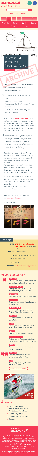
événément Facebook (14, 198)
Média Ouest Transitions (16, 451)
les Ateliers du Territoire (21, 119)
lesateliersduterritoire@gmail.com (25, 266)
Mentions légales (13, 453)
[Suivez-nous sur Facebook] (35, 3)
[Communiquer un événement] (29, 3)
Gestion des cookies (24, 453)
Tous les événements (18, 368)
